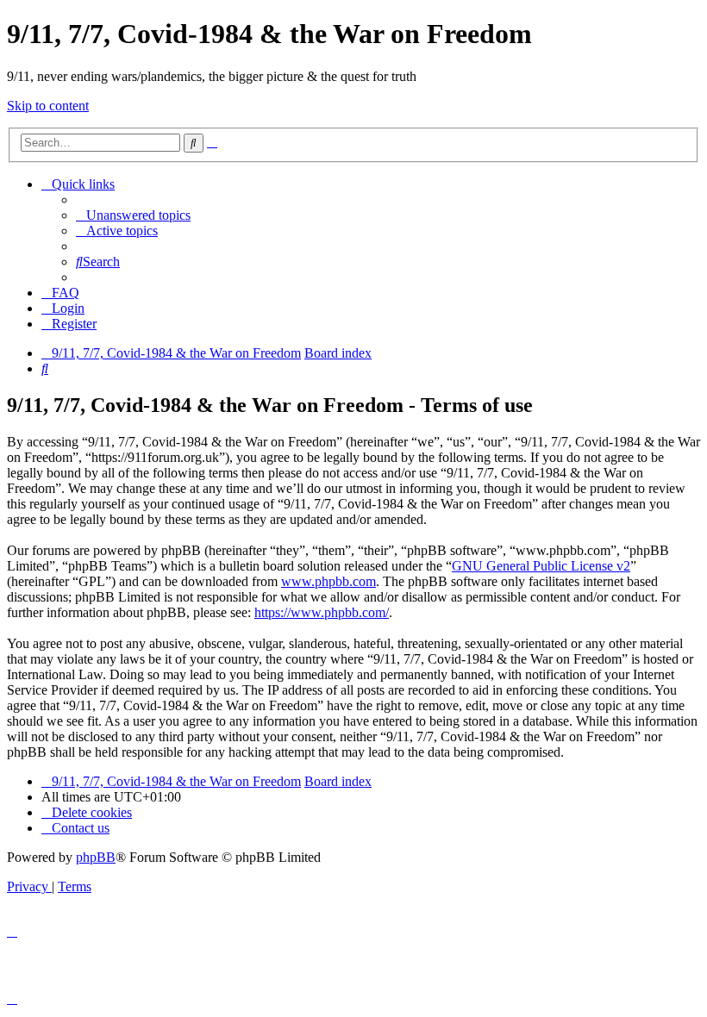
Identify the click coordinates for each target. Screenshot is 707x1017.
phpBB (96, 857)
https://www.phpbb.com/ (321, 612)
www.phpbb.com (328, 581)
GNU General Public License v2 (541, 565)
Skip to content (48, 105)
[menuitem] (133, 215)
